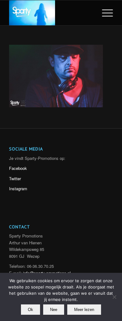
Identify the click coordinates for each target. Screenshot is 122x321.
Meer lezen (84, 309)
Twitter (15, 178)
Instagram (18, 188)
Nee (53, 309)
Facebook (18, 168)
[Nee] (114, 297)
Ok (30, 309)
